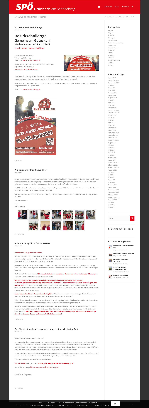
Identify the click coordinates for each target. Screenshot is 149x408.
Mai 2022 (111, 120)
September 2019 (113, 197)
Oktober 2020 (113, 165)
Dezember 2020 (113, 162)
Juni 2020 (111, 175)
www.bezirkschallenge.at (31, 60)
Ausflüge (111, 35)
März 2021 (111, 155)
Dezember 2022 (113, 110)
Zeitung (110, 65)
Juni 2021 (111, 147)
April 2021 (111, 152)
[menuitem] (100, 7)
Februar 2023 (112, 108)
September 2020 (113, 167)
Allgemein (111, 33)
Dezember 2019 (113, 190)
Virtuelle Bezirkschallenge (28, 27)
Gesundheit (18, 30)
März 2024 (111, 90)
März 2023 (111, 105)
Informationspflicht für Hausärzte (32, 243)
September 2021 (113, 140)
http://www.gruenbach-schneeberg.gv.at (44, 367)
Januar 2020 (112, 187)
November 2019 (113, 192)
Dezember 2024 (113, 80)
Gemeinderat (112, 40)
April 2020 (111, 180)
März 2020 (111, 182)
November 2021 (113, 135)
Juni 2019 (111, 205)
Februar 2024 (112, 93)
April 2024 (111, 88)
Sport (24, 30)
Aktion (110, 30)
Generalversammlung (115, 43)
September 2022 (113, 113)
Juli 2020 (111, 172)
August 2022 (112, 115)
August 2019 (112, 200)
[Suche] (132, 7)
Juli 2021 (111, 145)
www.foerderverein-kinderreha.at (26, 69)
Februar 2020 (112, 185)
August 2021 (112, 143)
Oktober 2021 (113, 138)
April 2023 (111, 103)
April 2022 (111, 123)
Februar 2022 (112, 128)
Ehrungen (111, 38)
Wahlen (110, 63)
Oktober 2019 (113, 195)
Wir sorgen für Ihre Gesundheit (31, 169)
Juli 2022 (111, 118)
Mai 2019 (111, 207)
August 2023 (112, 98)
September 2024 (113, 83)
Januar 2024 (112, 95)
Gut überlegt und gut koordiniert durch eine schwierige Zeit (46, 329)
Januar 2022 (112, 130)
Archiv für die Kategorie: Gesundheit (30, 17)
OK (115, 404)
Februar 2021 (112, 157)
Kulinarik (111, 50)
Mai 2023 (111, 100)
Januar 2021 (112, 160)
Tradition (111, 55)
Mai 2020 (111, 177)
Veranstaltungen (114, 60)
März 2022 (111, 125)
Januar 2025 (112, 78)
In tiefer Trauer (113, 48)
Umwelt (110, 58)
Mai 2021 (111, 150)
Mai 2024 (111, 85)
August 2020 (112, 170)
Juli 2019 (111, 202)
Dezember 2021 (113, 133)
